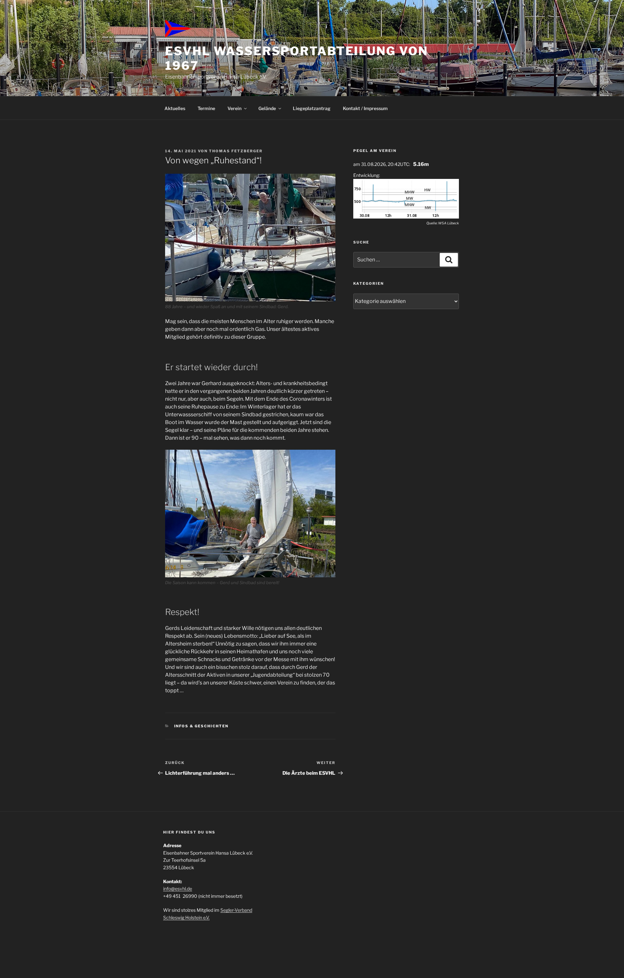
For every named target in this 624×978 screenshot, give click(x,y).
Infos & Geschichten (201, 726)
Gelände (267, 108)
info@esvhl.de (177, 888)
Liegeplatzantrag (312, 108)
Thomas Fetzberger (236, 151)
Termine (206, 108)
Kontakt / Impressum (365, 108)
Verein (234, 108)
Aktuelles (174, 108)
